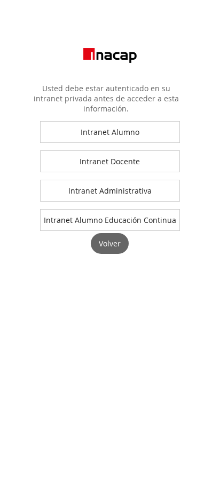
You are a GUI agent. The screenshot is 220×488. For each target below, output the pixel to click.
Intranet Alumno (110, 132)
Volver (110, 243)
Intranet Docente (110, 161)
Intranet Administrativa (110, 191)
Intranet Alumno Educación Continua (110, 220)
